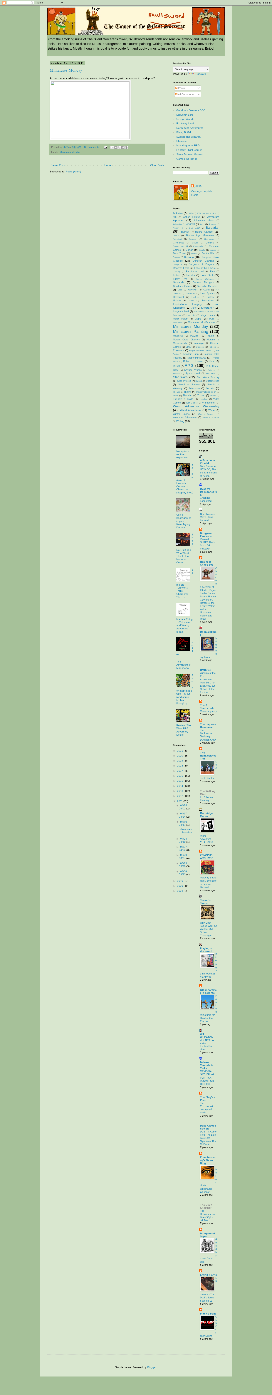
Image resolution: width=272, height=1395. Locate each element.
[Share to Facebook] (123, 147)
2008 (180, 890)
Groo (180, 290)
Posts (181, 87)
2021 (180, 750)
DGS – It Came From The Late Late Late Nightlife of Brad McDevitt (208, 1138)
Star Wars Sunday (208, 377)
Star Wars (180, 377)
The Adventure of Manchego (183, 664)
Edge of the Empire (205, 268)
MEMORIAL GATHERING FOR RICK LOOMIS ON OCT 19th (207, 1077)
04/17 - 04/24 (184, 815)
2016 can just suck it (206, 213)
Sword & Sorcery (189, 384)
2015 (180, 780)
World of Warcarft (210, 417)
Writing (180, 421)
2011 (180, 801)
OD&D (189, 347)
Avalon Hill (178, 228)
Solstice (176, 373)
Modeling (178, 336)
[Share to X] (119, 147)
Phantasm (178, 350)
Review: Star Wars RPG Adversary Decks (183, 730)
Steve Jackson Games (189, 154)
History (210, 297)
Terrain (210, 388)
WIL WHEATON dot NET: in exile (207, 1039)
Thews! (188, 392)
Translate (200, 73)
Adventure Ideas (204, 220)
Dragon (176, 257)
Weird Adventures (190, 410)
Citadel (195, 243)
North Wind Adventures (189, 127)
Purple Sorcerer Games (200, 350)
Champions (209, 239)
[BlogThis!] (115, 147)
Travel (213, 395)
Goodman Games (182, 286)
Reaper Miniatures (196, 358)
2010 (180, 880)
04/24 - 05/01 (184, 807)
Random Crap (190, 354)
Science (211, 370)
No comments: (92, 147)
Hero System (207, 293)
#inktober (178, 213)
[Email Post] (105, 147)
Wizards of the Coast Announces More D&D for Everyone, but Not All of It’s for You (208, 683)
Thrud (175, 395)
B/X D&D (194, 228)
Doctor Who (208, 253)
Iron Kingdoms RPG (188, 145)
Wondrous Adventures (185, 417)
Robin (212, 361)
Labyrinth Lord (184, 114)
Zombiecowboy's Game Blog (208, 1160)
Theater (176, 392)
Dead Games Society (208, 1127)
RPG (189, 365)
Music (211, 336)
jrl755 (198, 186)
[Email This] (112, 147)
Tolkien (201, 395)
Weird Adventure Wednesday (196, 406)
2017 (180, 770)
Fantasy (176, 271)
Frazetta (190, 275)
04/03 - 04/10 (184, 840)
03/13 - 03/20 (184, 865)
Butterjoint (177, 239)
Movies (194, 335)
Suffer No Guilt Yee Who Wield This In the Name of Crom (184, 548)
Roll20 (176, 366)
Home (107, 165)
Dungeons (177, 264)
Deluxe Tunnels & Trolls (206, 1065)
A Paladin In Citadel (207, 462)
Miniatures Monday (66, 70)
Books (176, 235)
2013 (180, 790)
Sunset (198, 381)
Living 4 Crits (208, 1274)
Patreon (212, 347)
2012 (180, 795)
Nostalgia (199, 343)
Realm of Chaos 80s (206, 563)
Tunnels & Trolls (183, 398)
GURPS (192, 289)
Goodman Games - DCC (190, 110)
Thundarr (187, 395)
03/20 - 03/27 (184, 856)
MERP (212, 319)
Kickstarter (207, 307)
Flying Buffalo (184, 132)
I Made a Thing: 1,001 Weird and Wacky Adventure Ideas (184, 618)
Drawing (189, 257)
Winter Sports (181, 414)
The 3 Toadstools (207, 707)
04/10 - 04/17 (184, 823)
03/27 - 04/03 (184, 848)
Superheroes (212, 381)
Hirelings (195, 297)
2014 (180, 785)
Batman (185, 232)
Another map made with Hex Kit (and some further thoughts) (184, 689)
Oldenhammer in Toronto (208, 991)
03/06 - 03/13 (184, 873)
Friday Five (180, 279)
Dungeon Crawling (203, 261)
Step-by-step (184, 381)
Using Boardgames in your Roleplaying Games (183, 521)
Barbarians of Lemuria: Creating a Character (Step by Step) (184, 478)
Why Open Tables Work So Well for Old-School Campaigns (208, 929)
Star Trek (210, 373)
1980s (190, 213)
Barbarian (212, 227)
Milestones (178, 322)
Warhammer (208, 402)
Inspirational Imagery (187, 304)
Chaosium (182, 141)
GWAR (206, 290)
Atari (202, 224)
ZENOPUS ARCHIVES (206, 857)
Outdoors (200, 347)
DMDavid (205, 669)
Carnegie (193, 239)
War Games (192, 403)
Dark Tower (179, 253)
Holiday (177, 300)
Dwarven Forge (181, 268)
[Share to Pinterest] (126, 147)
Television (194, 388)
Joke (194, 308)
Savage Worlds (185, 118)
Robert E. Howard (193, 361)
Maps (197, 318)
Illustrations (208, 300)
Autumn (212, 224)
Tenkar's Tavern (205, 902)
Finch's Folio (208, 1313)
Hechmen (191, 293)
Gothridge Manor (206, 815)
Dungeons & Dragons (201, 264)
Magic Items (208, 315)
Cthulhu (202, 250)
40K (175, 217)
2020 (180, 755)
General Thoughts (203, 282)
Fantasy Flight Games (189, 149)
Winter (211, 410)
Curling (213, 250)
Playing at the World (206, 950)
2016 (180, 775)
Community (198, 246)
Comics (210, 242)
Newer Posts (58, 165)
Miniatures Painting (190, 331)
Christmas (178, 242)
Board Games (204, 231)
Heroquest (178, 297)
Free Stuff (207, 275)
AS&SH (190, 224)
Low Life (191, 315)
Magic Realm (180, 318)
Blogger (151, 1367)
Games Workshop (186, 158)
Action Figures (191, 217)
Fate (212, 271)
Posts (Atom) (73, 171)
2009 (180, 885)
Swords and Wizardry (188, 136)
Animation (177, 224)
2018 (180, 765)
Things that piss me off (206, 392)
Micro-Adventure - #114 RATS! (206, 839)
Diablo (194, 253)
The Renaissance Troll (208, 755)
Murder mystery (208, 711)
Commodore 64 (180, 246)
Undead (204, 399)
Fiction (176, 275)
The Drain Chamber (206, 1206)
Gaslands (178, 282)
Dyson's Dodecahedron (208, 491)
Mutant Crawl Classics (186, 339)
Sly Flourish (207, 513)
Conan (189, 249)
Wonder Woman (206, 414)
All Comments (185, 94)
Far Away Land (185, 123)
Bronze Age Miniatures (200, 235)
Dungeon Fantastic (206, 535)
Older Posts (157, 165)
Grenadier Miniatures (208, 286)
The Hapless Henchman (208, 726)
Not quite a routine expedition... (183, 454)
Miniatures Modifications (201, 322)
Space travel (192, 373)
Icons (191, 301)
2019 (180, 760)
